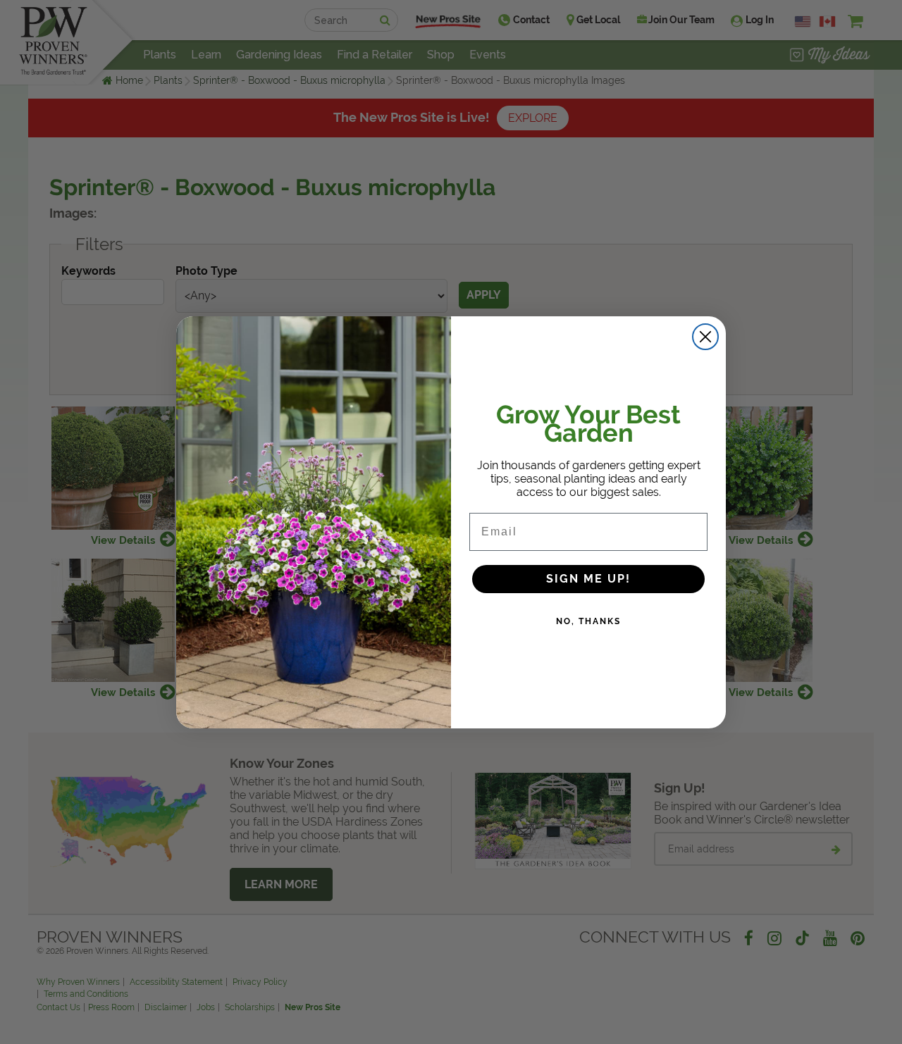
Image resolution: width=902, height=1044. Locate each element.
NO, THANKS (588, 621)
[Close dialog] (705, 336)
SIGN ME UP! (588, 578)
